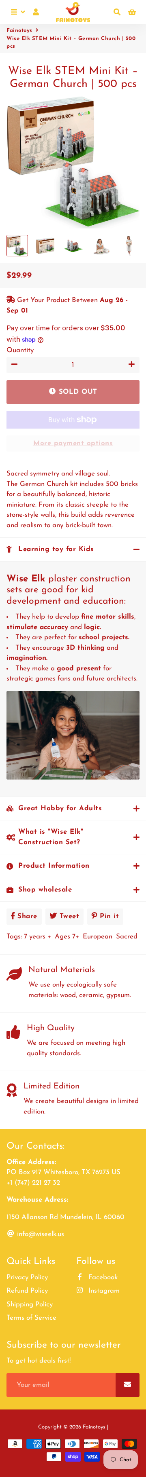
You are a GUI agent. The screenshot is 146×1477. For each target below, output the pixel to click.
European (97, 936)
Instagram (103, 1290)
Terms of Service (31, 1317)
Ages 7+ (67, 936)
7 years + (37, 936)
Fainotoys (19, 30)
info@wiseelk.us (39, 1234)
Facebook (102, 1277)
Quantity (20, 350)
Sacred (126, 936)
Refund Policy (27, 1290)
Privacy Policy (27, 1277)
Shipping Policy (29, 1304)
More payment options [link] (73, 443)
